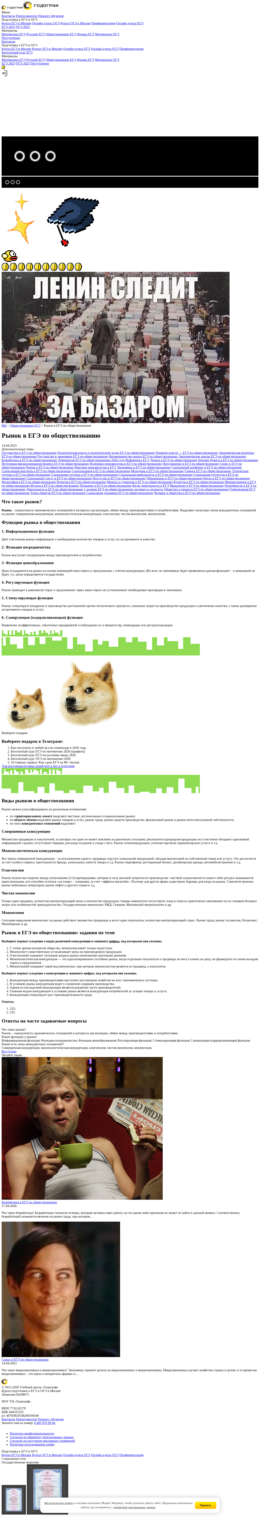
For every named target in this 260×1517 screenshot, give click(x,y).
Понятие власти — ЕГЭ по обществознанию (187, 453)
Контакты (8, 16)
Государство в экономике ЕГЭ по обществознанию (72, 456)
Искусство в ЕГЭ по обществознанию (119, 478)
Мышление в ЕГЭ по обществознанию (197, 485)
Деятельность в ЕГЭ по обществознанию (54, 489)
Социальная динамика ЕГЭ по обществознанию (119, 493)
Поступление (11, 38)
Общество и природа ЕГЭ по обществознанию (196, 489)
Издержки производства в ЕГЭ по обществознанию (126, 463)
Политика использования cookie (32, 1444)
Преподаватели (26, 16)
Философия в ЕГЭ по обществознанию (29, 482)
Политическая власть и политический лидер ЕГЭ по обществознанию (106, 453)
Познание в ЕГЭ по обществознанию (106, 485)
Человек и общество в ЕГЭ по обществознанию (187, 493)
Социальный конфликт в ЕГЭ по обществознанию (206, 467)
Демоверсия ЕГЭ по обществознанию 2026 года (91, 460)
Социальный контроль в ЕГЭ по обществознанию (36, 471)
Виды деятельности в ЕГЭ (150, 485)
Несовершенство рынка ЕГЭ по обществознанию (143, 456)
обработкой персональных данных (134, 1507)
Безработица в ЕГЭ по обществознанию (29, 460)
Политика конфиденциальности (32, 1433)
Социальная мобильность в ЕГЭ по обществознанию (156, 474)
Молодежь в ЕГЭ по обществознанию (157, 471)
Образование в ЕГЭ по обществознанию (174, 478)
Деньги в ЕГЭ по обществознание (173, 460)
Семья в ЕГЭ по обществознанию (207, 471)
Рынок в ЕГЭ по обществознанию (50, 467)
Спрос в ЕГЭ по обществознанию (25, 1359)
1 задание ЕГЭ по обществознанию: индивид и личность (123, 489)
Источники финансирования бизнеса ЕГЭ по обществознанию (45, 463)
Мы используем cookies (58, 1503)
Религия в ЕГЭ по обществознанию (81, 482)
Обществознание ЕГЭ (61, 34)
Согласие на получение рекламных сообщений (42, 1440)
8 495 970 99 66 (44, 1423)
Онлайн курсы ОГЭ (46, 23)
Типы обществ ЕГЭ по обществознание (58, 493)
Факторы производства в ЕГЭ (95, 467)
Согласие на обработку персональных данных (42, 1437)
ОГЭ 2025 (23, 27)
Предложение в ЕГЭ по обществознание (190, 463)
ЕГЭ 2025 (8, 27)
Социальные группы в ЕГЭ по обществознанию (84, 474)
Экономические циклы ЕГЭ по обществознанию (212, 456)
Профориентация (103, 23)
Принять (205, 1505)
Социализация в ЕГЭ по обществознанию (101, 471)
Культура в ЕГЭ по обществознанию (198, 482)
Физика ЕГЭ (85, 34)
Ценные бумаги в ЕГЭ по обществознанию (228, 460)
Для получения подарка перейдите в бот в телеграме (38, 766)
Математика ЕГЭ (13, 34)
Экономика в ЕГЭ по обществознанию (144, 467)
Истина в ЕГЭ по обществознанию (54, 485)
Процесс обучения (51, 16)
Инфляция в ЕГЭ (137, 460)
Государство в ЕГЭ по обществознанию (29, 453)
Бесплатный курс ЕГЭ (17, 52)
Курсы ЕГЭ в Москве (16, 23)
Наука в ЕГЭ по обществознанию (226, 478)
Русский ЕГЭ (35, 34)
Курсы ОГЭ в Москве (76, 23)
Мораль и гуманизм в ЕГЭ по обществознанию (140, 482)
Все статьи (9, 1051)
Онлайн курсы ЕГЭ (129, 23)
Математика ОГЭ (107, 34)
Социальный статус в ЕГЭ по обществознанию (59, 478)
